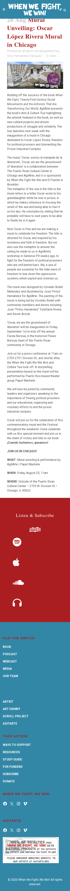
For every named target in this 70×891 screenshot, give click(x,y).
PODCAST (10, 654)
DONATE (9, 781)
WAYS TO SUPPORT (17, 745)
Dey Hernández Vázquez (24, 56)
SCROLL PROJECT (16, 716)
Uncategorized (44, 51)
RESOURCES (11, 752)
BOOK (7, 647)
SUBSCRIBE (11, 774)
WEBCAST (10, 661)
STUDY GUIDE (12, 759)
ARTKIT (8, 701)
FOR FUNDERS (13, 766)
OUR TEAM (10, 676)
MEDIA (7, 668)
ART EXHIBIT (12, 709)
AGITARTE (10, 723)
